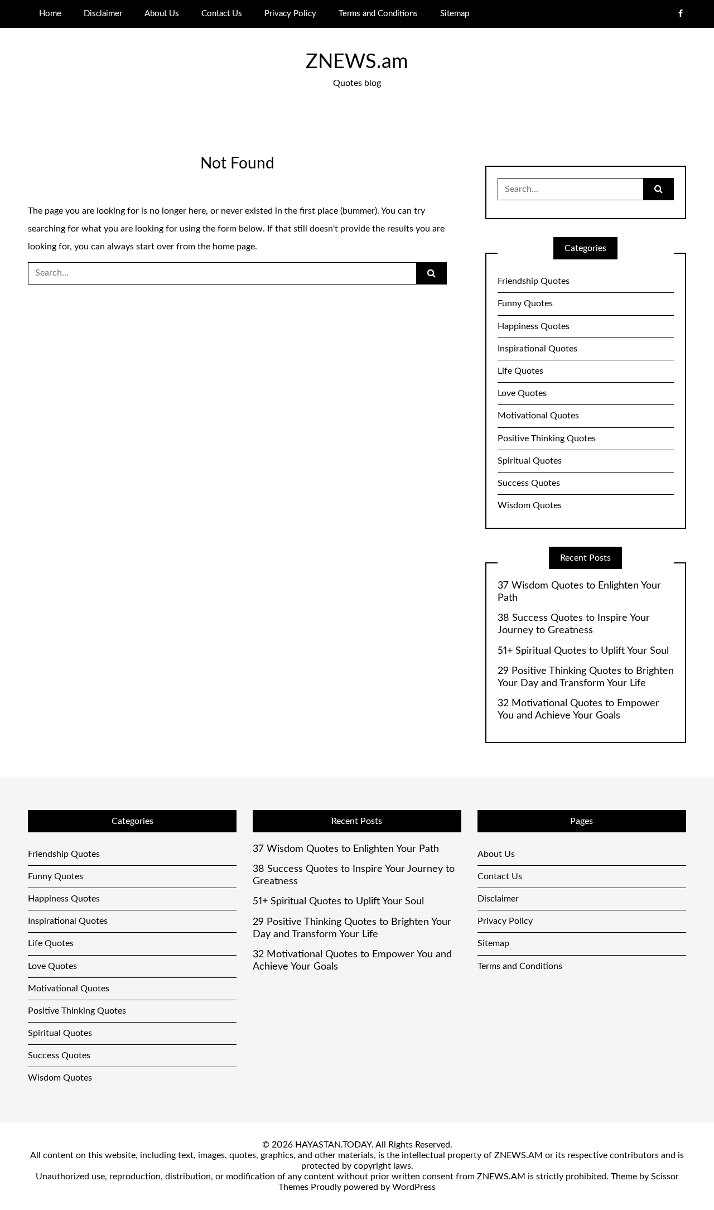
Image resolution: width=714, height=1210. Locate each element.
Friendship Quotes (534, 281)
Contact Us (221, 13)
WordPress (414, 1187)
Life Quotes (520, 371)
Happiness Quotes (534, 326)
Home (50, 13)
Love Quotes (522, 393)
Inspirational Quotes (537, 348)
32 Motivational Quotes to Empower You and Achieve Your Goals (578, 709)
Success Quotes (529, 483)
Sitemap (454, 13)
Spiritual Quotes (530, 460)
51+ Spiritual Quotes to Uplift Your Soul (583, 651)
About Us (161, 13)
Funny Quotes (525, 303)
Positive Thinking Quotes (547, 438)
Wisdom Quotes (530, 505)
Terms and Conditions (378, 13)
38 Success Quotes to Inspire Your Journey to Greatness (574, 624)
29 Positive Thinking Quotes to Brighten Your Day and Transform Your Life (586, 677)
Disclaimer (103, 13)
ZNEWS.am (357, 62)
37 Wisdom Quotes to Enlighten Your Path (579, 592)
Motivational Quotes (538, 415)
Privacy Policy (290, 13)
